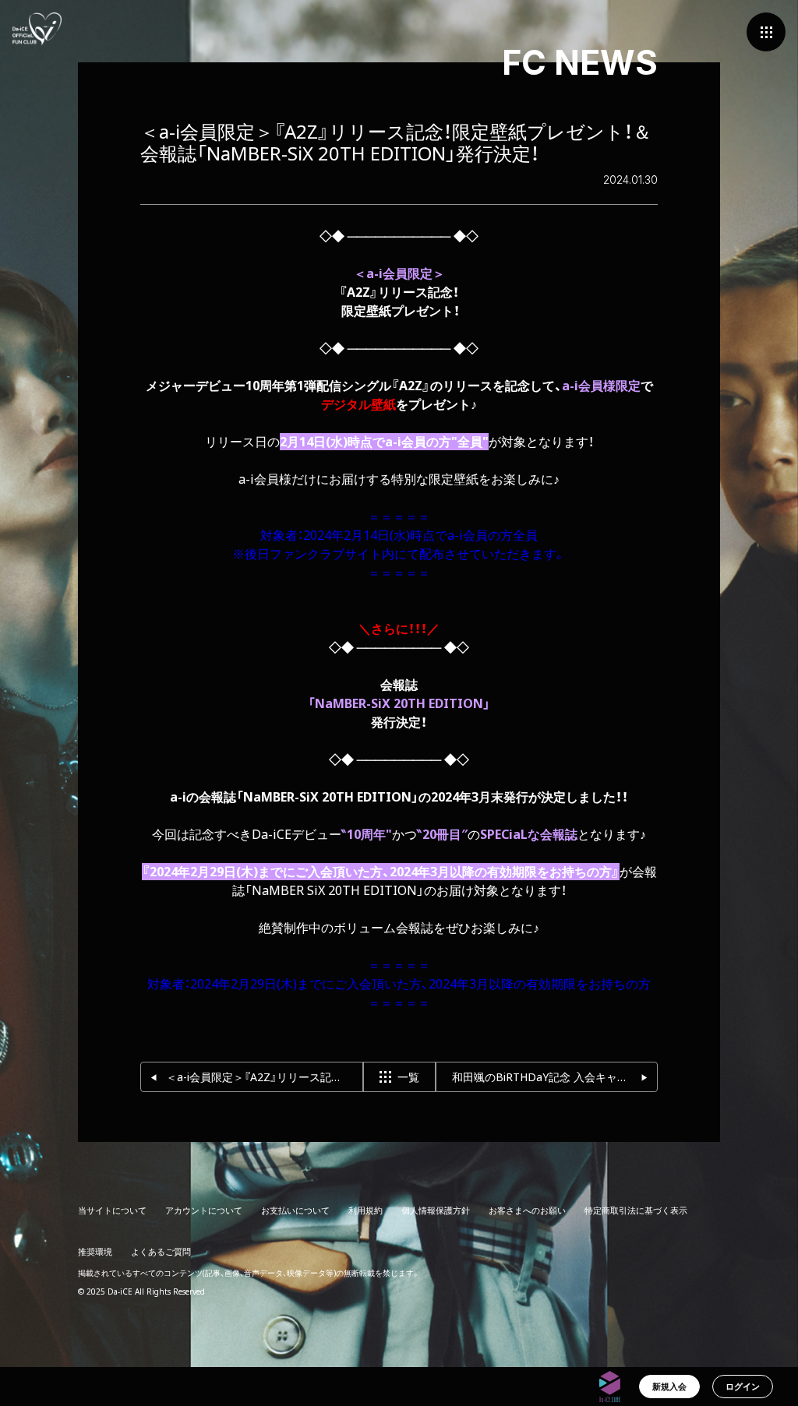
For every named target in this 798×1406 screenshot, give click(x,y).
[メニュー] (766, 31)
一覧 (408, 1076)
